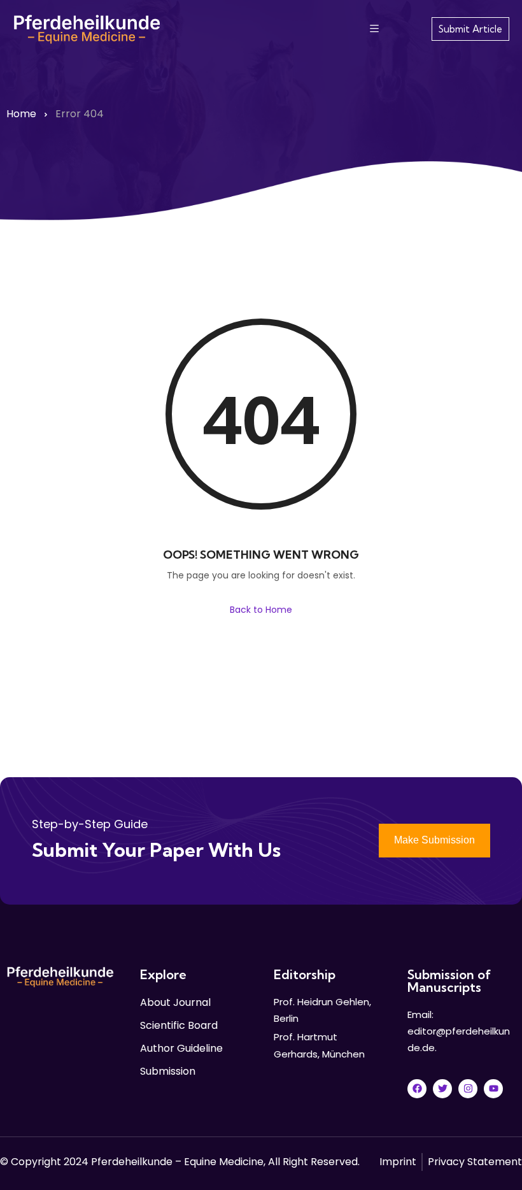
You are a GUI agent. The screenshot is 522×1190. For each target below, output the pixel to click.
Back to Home (261, 609)
